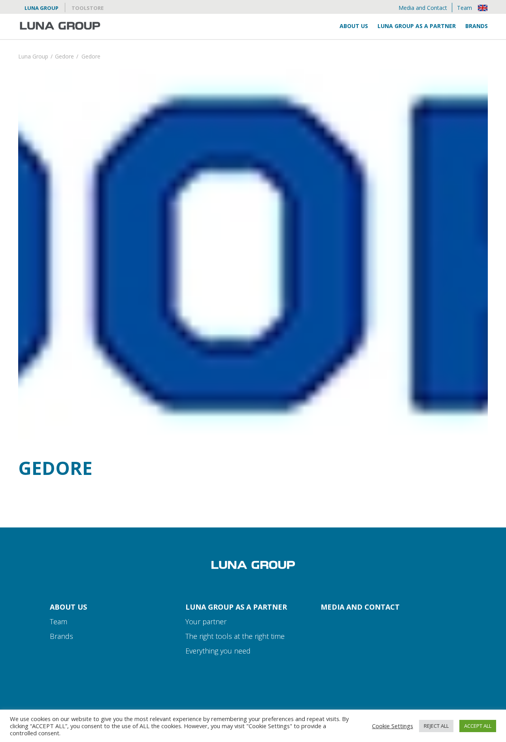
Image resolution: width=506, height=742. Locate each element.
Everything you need (218, 650)
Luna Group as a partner (417, 26)
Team (464, 7)
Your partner (206, 621)
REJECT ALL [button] (436, 725)
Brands (476, 26)
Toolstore (88, 7)
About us (354, 26)
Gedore (64, 57)
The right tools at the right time (235, 636)
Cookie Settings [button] (392, 725)
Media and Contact (422, 7)
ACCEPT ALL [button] (477, 725)
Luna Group (42, 7)
